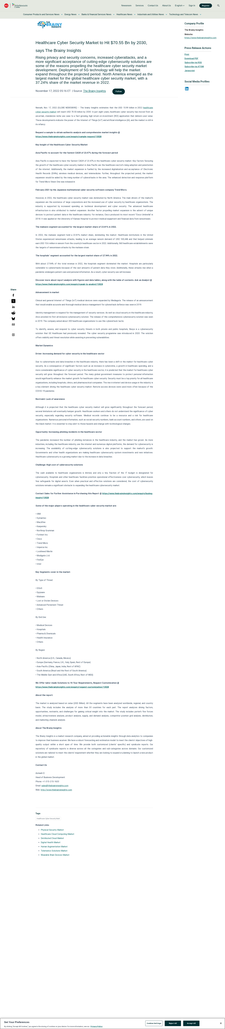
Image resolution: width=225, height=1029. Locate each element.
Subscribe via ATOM (194, 66)
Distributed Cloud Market (52, 838)
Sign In (192, 5)
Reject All (173, 1023)
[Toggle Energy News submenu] (79, 14)
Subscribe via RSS (193, 62)
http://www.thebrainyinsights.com (56, 790)
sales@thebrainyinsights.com (54, 785)
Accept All (191, 1023)
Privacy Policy (96, 1026)
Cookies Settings (154, 1023)
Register (205, 6)
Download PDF (191, 58)
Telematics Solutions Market (54, 851)
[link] (126, 5)
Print (187, 54)
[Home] (16, 5)
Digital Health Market (50, 842)
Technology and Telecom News (183, 14)
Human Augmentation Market (54, 846)
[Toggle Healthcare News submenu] (134, 14)
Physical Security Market (52, 830)
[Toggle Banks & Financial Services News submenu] (114, 14)
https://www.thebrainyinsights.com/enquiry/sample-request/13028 (68, 136)
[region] (112, 1023)
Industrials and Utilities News (150, 14)
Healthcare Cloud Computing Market (57, 834)
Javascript (190, 70)
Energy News (70, 14)
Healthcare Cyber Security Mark (48, 819)
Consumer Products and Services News (41, 14)
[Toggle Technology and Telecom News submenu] (200, 14)
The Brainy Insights (94, 90)
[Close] (221, 1023)
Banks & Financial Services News (96, 14)
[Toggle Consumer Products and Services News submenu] (62, 14)
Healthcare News (124, 14)
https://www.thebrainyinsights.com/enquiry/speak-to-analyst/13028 (69, 284)
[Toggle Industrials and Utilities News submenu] (166, 14)
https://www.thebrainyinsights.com (200, 38)
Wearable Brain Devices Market (55, 855)
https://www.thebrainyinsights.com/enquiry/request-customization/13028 (72, 687)
